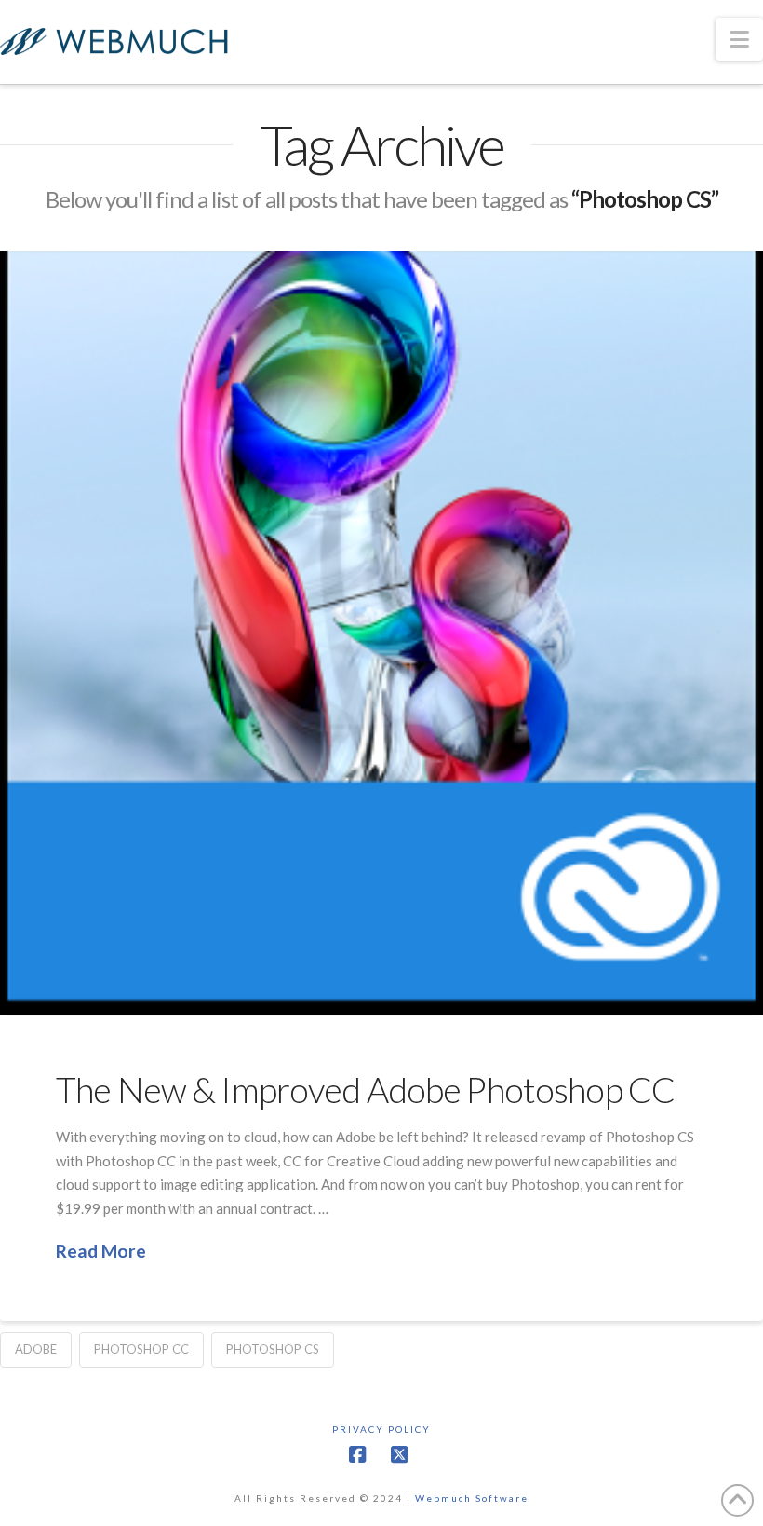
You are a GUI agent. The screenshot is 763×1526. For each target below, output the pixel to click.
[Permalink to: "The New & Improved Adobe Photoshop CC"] (381, 633)
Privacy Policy (381, 1429)
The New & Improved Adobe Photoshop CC (365, 1089)
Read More (101, 1250)
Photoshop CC (141, 1349)
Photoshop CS (272, 1349)
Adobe (36, 1349)
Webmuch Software (472, 1498)
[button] (739, 39)
